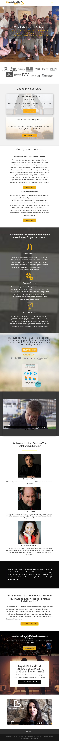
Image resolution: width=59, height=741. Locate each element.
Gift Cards (28, 731)
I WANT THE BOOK (29, 350)
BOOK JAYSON (29, 648)
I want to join (29, 111)
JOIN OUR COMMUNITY (29, 624)
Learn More (29, 187)
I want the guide (29, 135)
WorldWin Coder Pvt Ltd (30, 738)
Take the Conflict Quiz (29, 682)
